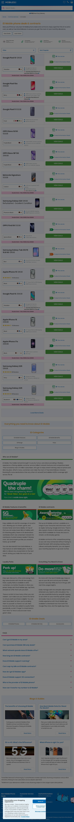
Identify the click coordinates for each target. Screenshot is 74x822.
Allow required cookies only (40, 806)
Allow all (40, 801)
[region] (24, 808)
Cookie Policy (25, 817)
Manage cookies (40, 811)
